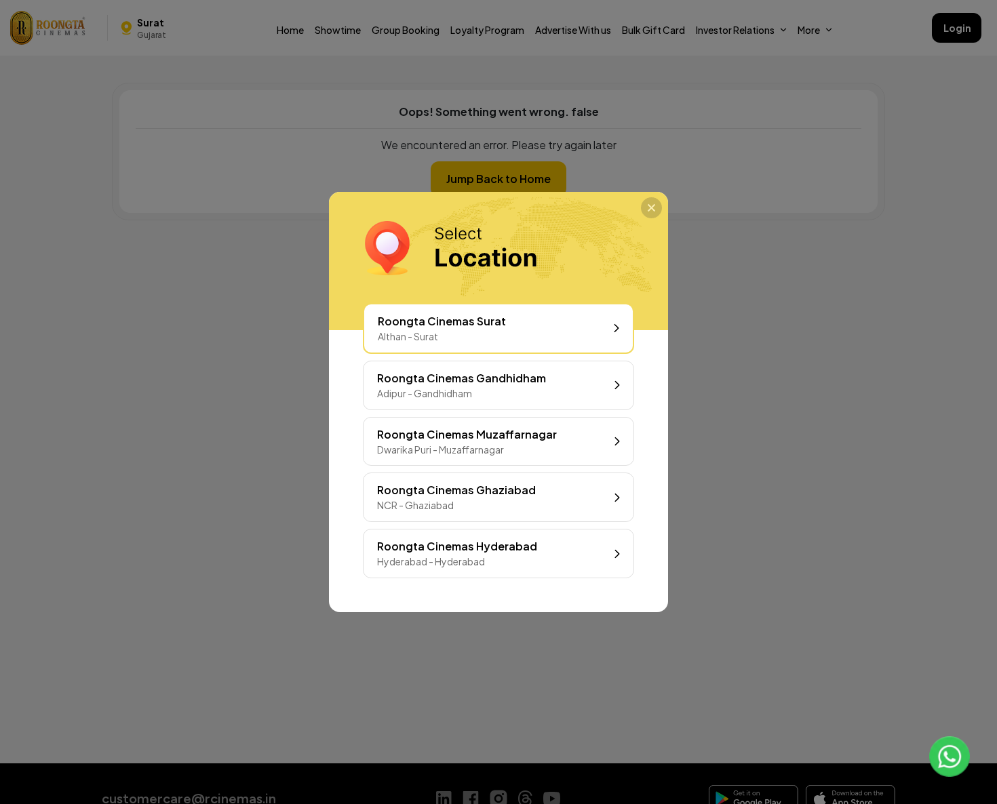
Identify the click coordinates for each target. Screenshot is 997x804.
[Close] (651, 207)
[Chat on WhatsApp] (949, 756)
